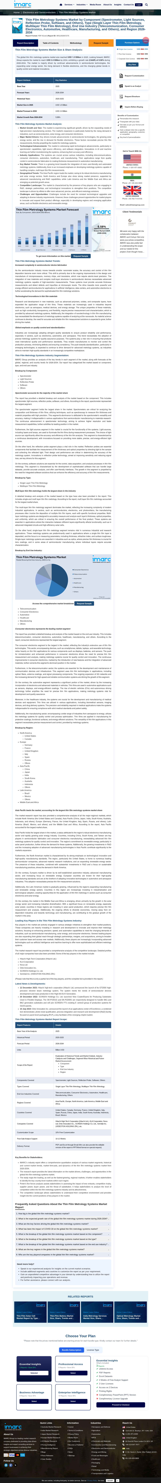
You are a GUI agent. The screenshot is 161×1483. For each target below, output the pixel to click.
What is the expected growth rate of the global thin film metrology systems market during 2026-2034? (61, 1219)
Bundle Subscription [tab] (71, 1350)
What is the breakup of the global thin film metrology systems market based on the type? (56, 1239)
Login (138, 5)
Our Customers (74, 1441)
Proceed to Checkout (120, 1405)
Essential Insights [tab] (30, 1366)
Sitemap (71, 1455)
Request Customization (134, 76)
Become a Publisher (75, 1445)
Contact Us (129, 5)
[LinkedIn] (6, 1465)
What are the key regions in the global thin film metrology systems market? (50, 1249)
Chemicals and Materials (101, 1441)
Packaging (96, 1463)
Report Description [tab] (25, 43)
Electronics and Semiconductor (103, 1448)
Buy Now (132, 65)
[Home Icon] (60, 4)
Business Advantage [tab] (32, 1394)
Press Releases (47, 1455)
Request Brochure (132, 96)
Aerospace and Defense (101, 1427)
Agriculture (96, 1430)
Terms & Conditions (75, 1430)
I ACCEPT (110, 1480)
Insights (117, 5)
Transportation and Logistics (102, 1473)
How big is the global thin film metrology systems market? (42, 1214)
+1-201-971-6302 (131, 1434)
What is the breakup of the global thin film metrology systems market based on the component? (59, 1234)
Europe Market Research (50, 1438)
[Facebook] (10, 1465)
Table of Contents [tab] (51, 43)
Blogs (43, 1452)
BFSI (94, 1438)
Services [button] (69, 5)
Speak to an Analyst (133, 86)
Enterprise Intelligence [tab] (71, 1394)
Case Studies (46, 1459)
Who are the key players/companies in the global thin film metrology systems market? (55, 1255)
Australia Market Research (51, 1427)
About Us (107, 5)
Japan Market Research (50, 1434)
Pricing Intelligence (48, 1445)
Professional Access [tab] (70, 1366)
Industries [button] (81, 5)
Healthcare (96, 1459)
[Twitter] (15, 1465)
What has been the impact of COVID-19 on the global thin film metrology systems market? (57, 1229)
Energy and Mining (99, 1452)
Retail (94, 1466)
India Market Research (49, 1430)
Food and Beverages (100, 1455)
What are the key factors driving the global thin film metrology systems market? (52, 1224)
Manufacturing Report (49, 1448)
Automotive (96, 1434)
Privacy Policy (92, 1480)
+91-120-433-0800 (132, 1458)
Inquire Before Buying (134, 107)
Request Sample (80, 256)
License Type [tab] (93, 1350)
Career (71, 1427)
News (70, 1452)
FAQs (70, 1448)
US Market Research (49, 1441)
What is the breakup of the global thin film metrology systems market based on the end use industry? (61, 1244)
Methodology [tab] (76, 43)
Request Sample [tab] (101, 43)
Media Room (95, 5)
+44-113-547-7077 (132, 1445)
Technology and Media (100, 1470)
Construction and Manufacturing (104, 1445)
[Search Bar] (146, 5)
